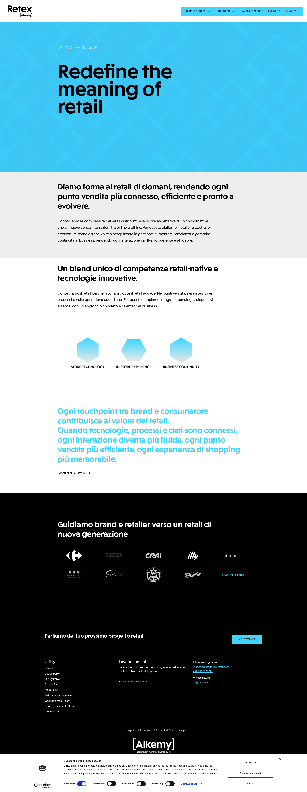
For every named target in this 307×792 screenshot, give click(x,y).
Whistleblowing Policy (57, 700)
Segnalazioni (200, 682)
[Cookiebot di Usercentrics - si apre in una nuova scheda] (42, 785)
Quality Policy (52, 679)
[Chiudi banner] (280, 759)
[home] (20, 11)
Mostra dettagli (189, 783)
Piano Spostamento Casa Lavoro (63, 706)
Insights (274, 11)
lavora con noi (252, 11)
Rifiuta (250, 783)
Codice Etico (52, 684)
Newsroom (291, 11)
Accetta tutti (250, 762)
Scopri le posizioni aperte (133, 681)
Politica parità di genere (58, 695)
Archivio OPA (52, 711)
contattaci (247, 639)
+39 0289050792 (203, 671)
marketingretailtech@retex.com (211, 667)
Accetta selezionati (250, 773)
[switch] (111, 783)
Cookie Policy (52, 673)
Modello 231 (51, 690)
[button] (199, 11)
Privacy (49, 668)
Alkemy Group (177, 730)
